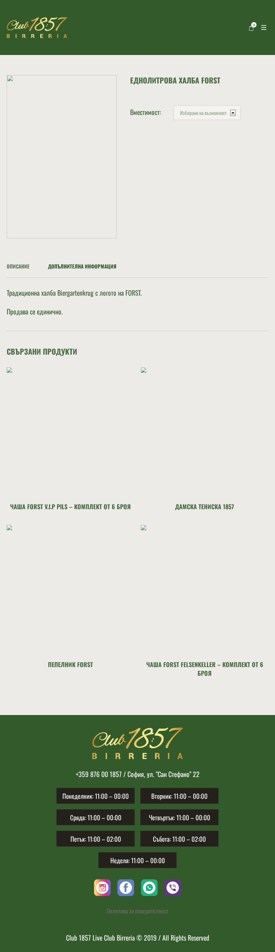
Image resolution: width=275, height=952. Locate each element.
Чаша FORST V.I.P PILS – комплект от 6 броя (70, 506)
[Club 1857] (137, 743)
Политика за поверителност (137, 910)
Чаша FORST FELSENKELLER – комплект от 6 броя (204, 668)
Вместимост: (145, 112)
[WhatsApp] (149, 887)
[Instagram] (102, 887)
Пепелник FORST (70, 664)
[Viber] (172, 887)
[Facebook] (126, 887)
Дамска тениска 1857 (204, 506)
